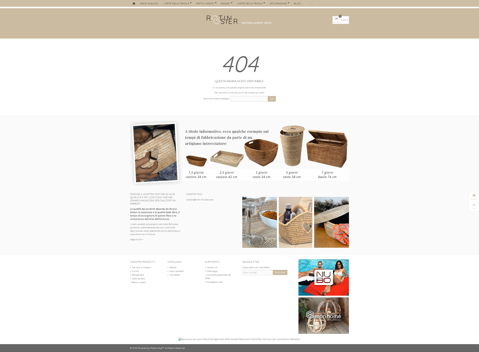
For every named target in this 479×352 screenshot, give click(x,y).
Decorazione (278, 3)
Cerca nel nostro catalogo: (216, 98)
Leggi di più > (136, 239)
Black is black (138, 282)
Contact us (211, 267)
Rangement (137, 274)
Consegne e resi (214, 282)
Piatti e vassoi (205, 3)
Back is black (149, 3)
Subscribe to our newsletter (256, 267)
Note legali (211, 271)
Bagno (225, 3)
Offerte (171, 267)
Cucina (134, 271)
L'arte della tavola (176, 3)
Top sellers (173, 274)
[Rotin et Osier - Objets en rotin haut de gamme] (239, 20)
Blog (297, 3)
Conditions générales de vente (218, 276)
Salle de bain (137, 278)
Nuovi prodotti (175, 271)
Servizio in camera (140, 267)
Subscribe (280, 272)
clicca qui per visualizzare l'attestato (281, 339)
